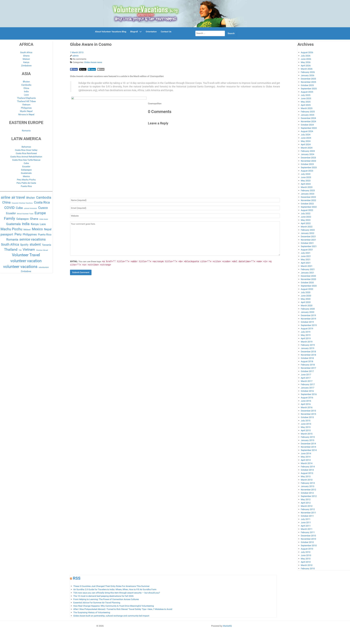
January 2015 (307, 440)
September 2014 (309, 450)
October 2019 (307, 322)
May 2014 (305, 456)
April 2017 (306, 378)
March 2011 (306, 529)
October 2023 (307, 164)
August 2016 (307, 397)
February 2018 (308, 364)
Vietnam (26, 104)
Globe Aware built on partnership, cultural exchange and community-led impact (111, 615)
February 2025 (308, 111)
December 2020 (308, 276)
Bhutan (26, 81)
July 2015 (305, 420)
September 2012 (309, 496)
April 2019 (306, 338)
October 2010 (307, 542)
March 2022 (306, 226)
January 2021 (307, 272)
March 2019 (306, 341)
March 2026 (306, 69)
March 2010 (306, 565)
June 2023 (306, 177)
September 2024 (309, 128)
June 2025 (306, 98)
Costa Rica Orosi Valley (26, 150)
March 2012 (306, 506)
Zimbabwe (26, 65)
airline (5, 197)
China (26, 88)
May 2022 (305, 220)
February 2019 (308, 345)
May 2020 (305, 299)
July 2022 (305, 213)
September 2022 (309, 207)
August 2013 (307, 473)
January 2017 (307, 387)
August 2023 (307, 170)
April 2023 (306, 184)
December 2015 (308, 410)
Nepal (47, 229)
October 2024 (307, 124)
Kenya (26, 62)
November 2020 (308, 279)
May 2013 (305, 476)
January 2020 (307, 312)
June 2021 (306, 256)
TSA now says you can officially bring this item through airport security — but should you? (116, 592)
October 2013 (307, 470)
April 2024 (306, 144)
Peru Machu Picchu (26, 179)
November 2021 (308, 239)
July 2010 (305, 552)
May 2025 (305, 101)
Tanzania (46, 244)
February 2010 (308, 568)
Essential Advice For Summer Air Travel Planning (96, 602)
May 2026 (305, 62)
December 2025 (308, 78)
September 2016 (309, 394)
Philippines (26, 108)
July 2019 (305, 331)
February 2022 (308, 230)
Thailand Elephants (26, 98)
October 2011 (307, 516)
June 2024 (306, 138)
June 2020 (306, 295)
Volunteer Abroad (42, 250)
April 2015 (306, 430)
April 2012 (306, 502)
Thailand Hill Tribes (26, 101)
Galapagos (26, 169)
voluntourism (44, 267)
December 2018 (308, 351)
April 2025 (306, 105)
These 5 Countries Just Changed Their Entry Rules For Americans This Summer (111, 586)
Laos (26, 94)
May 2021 (305, 259)
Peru (17, 234)
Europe (40, 213)
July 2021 (305, 253)
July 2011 (305, 519)
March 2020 (306, 305)
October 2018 (307, 358)
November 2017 (308, 368)
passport (7, 234)
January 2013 (307, 486)
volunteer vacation (26, 261)
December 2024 (308, 118)
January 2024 (307, 154)
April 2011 (306, 525)
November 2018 (308, 355)
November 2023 (308, 161)
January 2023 (307, 193)
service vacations (32, 239)
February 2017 (308, 384)
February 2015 (308, 437)
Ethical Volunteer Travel (25, 214)
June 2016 (306, 401)
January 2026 (307, 75)
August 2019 (307, 328)
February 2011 (308, 532)
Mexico (26, 176)
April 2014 (306, 460)
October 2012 (307, 493)
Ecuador (26, 166)
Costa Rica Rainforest (26, 153)
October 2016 (307, 391)
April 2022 (306, 223)
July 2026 (305, 55)
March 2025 (306, 108)
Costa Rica (42, 202)
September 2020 (309, 285)
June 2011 (306, 522)
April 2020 (306, 302)
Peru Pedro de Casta (26, 183)
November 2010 (308, 539)
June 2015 (306, 424)
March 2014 (306, 463)
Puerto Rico (26, 186)
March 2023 (306, 187)
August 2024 (307, 131)
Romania (26, 130)
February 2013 (308, 483)
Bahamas (26, 146)
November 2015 (308, 414)
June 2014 (306, 453)
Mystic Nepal (26, 111)
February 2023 (308, 190)
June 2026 (306, 59)
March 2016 (306, 407)
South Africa (26, 52)
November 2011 (308, 512)
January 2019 (307, 348)
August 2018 (307, 361)
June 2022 (306, 216)
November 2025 (308, 82)
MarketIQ (227, 626)
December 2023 (308, 157)
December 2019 (308, 315)
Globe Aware (43, 219)
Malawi (26, 59)
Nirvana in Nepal (26, 114)
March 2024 (306, 147)
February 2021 (308, 269)
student (35, 244)
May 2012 (305, 499)
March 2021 (306, 266)
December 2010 (308, 535)
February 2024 (308, 151)
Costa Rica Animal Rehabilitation (26, 156)
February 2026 (308, 72)
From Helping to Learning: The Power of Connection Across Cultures (106, 599)
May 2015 (305, 427)
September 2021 (309, 246)
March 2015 (306, 433)
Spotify (24, 244)
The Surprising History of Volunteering (91, 612)
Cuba (26, 163)
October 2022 (307, 203)
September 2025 (309, 88)
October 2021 (307, 243)
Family (9, 218)
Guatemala (26, 173)
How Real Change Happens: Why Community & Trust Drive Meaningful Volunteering (113, 606)
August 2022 (307, 210)
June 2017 (306, 374)
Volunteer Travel (26, 255)
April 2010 (306, 562)
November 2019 (308, 318)
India (26, 91)
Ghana (26, 55)
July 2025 (305, 95)
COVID (9, 208)
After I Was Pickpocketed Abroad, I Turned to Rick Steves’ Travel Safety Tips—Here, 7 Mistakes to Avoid (122, 609)
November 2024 (308, 121)
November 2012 (308, 489)
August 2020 (307, 289)
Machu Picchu (11, 229)
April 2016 (306, 404)
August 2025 (307, 92)
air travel (18, 197)
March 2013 (306, 479)
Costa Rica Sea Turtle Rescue (26, 160)
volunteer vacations (20, 266)
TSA (20, 250)
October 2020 (307, 282)
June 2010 (306, 555)
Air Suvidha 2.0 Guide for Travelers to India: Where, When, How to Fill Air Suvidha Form (114, 589)
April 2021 (306, 262)
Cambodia (26, 85)
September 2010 (309, 545)
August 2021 (307, 249)
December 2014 (308, 443)
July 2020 (305, 292)
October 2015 (307, 417)
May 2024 (305, 141)
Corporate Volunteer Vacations (22, 203)
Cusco (43, 208)
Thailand (10, 249)
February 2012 (308, 509)
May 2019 (305, 335)
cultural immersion (30, 208)
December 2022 (308, 197)
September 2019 (309, 325)
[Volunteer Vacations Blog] (175, 13)
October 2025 (307, 85)
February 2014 (308, 466)
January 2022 (307, 233)
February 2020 (308, 308)
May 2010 (305, 558)
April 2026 (306, 65)
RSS (76, 578)
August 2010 (307, 548)
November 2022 (308, 200)
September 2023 (309, 167)
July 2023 (305, 174)
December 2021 (308, 236)
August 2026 (307, 52)
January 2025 (307, 115)
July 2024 (305, 134)
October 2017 (307, 371)
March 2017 (306, 381)
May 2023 (305, 180)
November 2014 (308, 447)
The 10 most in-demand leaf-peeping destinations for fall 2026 (103, 596)
